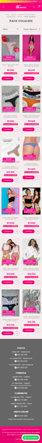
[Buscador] (34, 7)
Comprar (7, 78)
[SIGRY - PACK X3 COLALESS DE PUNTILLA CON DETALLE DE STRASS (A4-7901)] (37, 282)
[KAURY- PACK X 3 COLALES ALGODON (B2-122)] (16, 231)
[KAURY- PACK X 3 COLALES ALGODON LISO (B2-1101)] (37, 79)
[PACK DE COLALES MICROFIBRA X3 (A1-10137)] (37, 177)
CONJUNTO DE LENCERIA (26, 15)
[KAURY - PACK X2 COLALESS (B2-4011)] (16, 79)
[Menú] (3, 7)
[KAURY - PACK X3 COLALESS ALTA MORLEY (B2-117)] (37, 231)
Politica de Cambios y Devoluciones (21, 419)
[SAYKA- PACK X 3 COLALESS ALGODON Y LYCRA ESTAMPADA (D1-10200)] (16, 333)
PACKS (20, 17)
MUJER (13, 15)
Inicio (7, 15)
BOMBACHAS (11, 17)
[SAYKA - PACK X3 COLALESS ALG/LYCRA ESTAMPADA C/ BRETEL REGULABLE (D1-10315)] (37, 330)
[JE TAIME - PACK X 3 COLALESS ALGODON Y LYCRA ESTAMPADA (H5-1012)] (16, 180)
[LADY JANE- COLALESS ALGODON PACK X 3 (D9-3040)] (16, 130)
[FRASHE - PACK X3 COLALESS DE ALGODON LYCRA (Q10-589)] (37, 130)
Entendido (21, 439)
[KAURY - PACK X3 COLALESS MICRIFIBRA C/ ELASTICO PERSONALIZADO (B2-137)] (16, 282)
